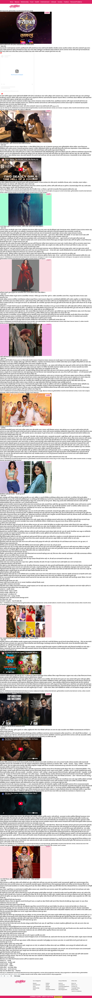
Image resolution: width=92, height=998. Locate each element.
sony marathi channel (11, 109)
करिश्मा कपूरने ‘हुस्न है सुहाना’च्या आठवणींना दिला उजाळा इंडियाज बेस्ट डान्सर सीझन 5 (22, 292)
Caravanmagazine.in (64, 986)
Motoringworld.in (63, 989)
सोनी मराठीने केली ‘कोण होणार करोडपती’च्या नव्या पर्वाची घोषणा (17, 44)
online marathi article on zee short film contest (44, 845)
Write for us (74, 985)
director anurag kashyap (43, 843)
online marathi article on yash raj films (36, 192)
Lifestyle (53, 2)
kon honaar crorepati (62, 108)
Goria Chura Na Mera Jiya (30, 321)
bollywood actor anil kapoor (64, 257)
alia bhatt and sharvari (30, 191)
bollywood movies (39, 691)
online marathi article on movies (15, 392)
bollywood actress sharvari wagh (32, 391)
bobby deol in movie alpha (44, 191)
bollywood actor (28, 691)
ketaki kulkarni (52, 603)
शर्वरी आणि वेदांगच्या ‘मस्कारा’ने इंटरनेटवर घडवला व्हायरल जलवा (17, 357)
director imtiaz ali (48, 391)
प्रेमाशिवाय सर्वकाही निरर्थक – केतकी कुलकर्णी (12, 494)
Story (11, 2)
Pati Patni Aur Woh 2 (24, 692)
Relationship (25, 2)
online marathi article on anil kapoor (35, 258)
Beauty (17, 2)
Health (37, 2)
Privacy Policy (74, 989)
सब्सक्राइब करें (58, 997)
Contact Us (74, 986)
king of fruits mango (59, 458)
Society (60, 2)
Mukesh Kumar (18, 108)
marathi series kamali (72, 603)
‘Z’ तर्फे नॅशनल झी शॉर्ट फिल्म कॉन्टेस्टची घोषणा (12, 726)
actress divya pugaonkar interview (50, 972)
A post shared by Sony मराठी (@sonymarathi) (9, 91)
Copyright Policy (75, 988)
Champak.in (62, 985)
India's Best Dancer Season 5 (71, 321)
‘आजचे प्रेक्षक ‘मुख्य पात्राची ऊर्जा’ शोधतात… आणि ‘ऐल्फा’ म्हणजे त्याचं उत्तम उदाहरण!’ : (22, 226)
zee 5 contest (62, 845)
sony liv (2, 109)
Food (31, 2)
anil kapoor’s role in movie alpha (46, 257)
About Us (73, 983)
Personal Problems (76, 2)
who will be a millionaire (24, 109)
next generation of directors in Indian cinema (17, 845)
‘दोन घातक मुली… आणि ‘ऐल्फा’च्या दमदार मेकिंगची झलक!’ (15, 143)
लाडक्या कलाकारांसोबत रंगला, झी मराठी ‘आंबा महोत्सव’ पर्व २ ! (16, 426)
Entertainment (45, 2)
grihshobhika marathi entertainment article (43, 108)
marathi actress (61, 603)
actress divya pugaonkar (33, 972)
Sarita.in (61, 983)
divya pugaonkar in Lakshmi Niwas (70, 972)
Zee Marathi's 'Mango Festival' (13, 460)
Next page (17, 976)
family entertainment (50, 691)
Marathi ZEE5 (69, 458)
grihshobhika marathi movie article (27, 974)
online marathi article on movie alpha (14, 192)
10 (12, 976)
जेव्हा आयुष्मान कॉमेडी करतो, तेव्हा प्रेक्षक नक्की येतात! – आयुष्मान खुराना (19, 638)
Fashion (66, 2)
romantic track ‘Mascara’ (31, 392)
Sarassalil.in (62, 988)
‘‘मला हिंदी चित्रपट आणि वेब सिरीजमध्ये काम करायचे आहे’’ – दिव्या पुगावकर (19, 879)
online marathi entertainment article (78, 108)
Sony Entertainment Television (23, 323)
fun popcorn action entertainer (61, 191)
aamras (25, 458)
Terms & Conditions (76, 991)
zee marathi (14, 604)
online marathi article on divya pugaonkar (49, 974)
